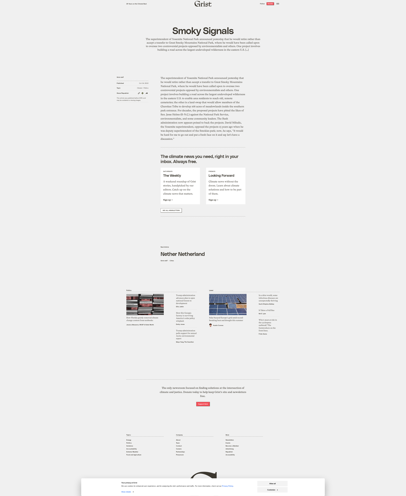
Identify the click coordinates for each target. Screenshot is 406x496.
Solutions (129, 446)
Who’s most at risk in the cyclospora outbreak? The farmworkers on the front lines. (268, 325)
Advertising (230, 449)
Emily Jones (180, 324)
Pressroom (180, 455)
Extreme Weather (132, 452)
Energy (128, 440)
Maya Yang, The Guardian (185, 342)
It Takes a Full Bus (266, 310)
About (178, 440)
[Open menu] (278, 4)
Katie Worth (150, 325)
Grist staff (120, 77)
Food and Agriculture (133, 455)
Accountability (131, 449)
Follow (262, 4)
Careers (179, 449)
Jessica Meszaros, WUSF (135, 325)
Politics (129, 443)
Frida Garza (263, 334)
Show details (126, 492)
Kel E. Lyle (262, 313)
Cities (172, 260)
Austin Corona (218, 325)
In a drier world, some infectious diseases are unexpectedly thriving (268, 298)
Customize (271, 490)
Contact (179, 446)
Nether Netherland (183, 254)
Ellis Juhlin (180, 306)
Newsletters (230, 440)
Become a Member (232, 446)
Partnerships (180, 452)
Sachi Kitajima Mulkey (266, 304)
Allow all (272, 483)
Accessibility (230, 455)
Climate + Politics (142, 88)
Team (178, 443)
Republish (229, 452)
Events (228, 443)
